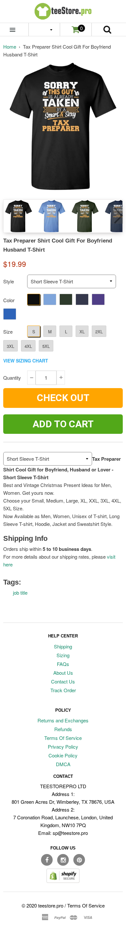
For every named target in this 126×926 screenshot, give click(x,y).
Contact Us (63, 681)
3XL (10, 346)
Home (9, 46)
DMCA (63, 764)
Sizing (63, 655)
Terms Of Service (63, 737)
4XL (28, 346)
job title (20, 592)
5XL (46, 346)
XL (82, 331)
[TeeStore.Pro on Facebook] (47, 860)
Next (117, 216)
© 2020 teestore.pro (42, 905)
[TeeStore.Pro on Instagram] (63, 860)
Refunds (63, 729)
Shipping (63, 646)
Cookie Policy (63, 755)
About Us (63, 672)
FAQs (63, 663)
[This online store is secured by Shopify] (63, 880)
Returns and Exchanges (63, 720)
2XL (99, 331)
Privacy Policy (63, 746)
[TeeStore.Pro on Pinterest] (79, 860)
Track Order (63, 690)
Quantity (12, 377)
